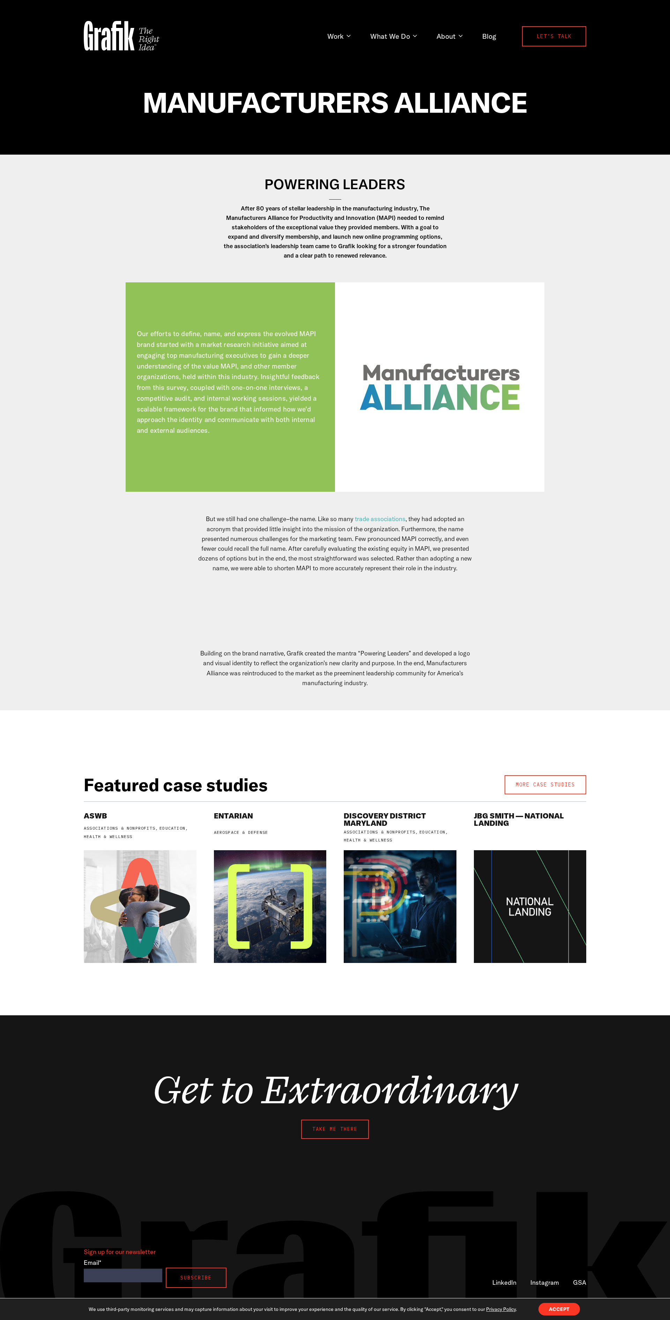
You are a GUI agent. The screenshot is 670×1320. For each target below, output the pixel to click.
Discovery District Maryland (385, 819)
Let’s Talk (554, 36)
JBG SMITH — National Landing (519, 819)
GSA (579, 1282)
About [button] (446, 36)
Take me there (335, 1129)
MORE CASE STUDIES (545, 784)
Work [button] (335, 36)
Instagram (544, 1282)
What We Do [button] (390, 36)
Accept (559, 1309)
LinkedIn (504, 1282)
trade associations (380, 519)
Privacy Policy (501, 1309)
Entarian (233, 815)
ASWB (95, 815)
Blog (489, 36)
